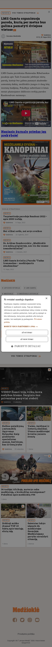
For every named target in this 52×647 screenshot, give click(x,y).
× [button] (46, 298)
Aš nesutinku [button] (27, 339)
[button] (26, 326)
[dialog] (26, 323)
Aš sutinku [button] (27, 332)
